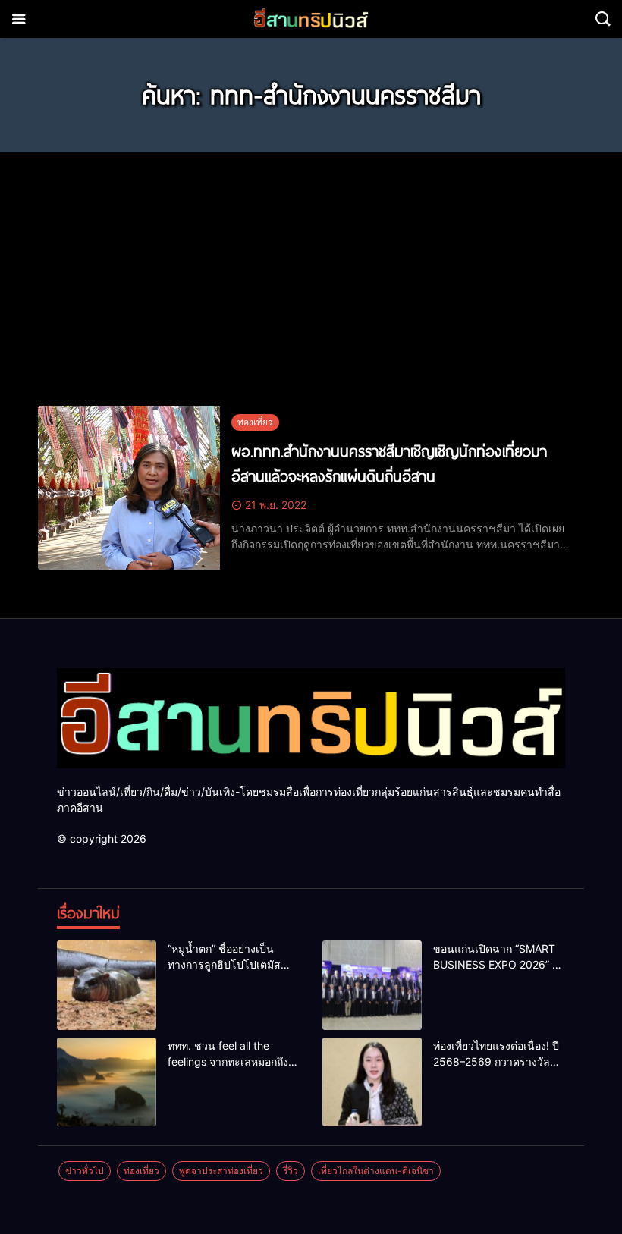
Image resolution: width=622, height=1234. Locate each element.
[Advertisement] (311, 270)
